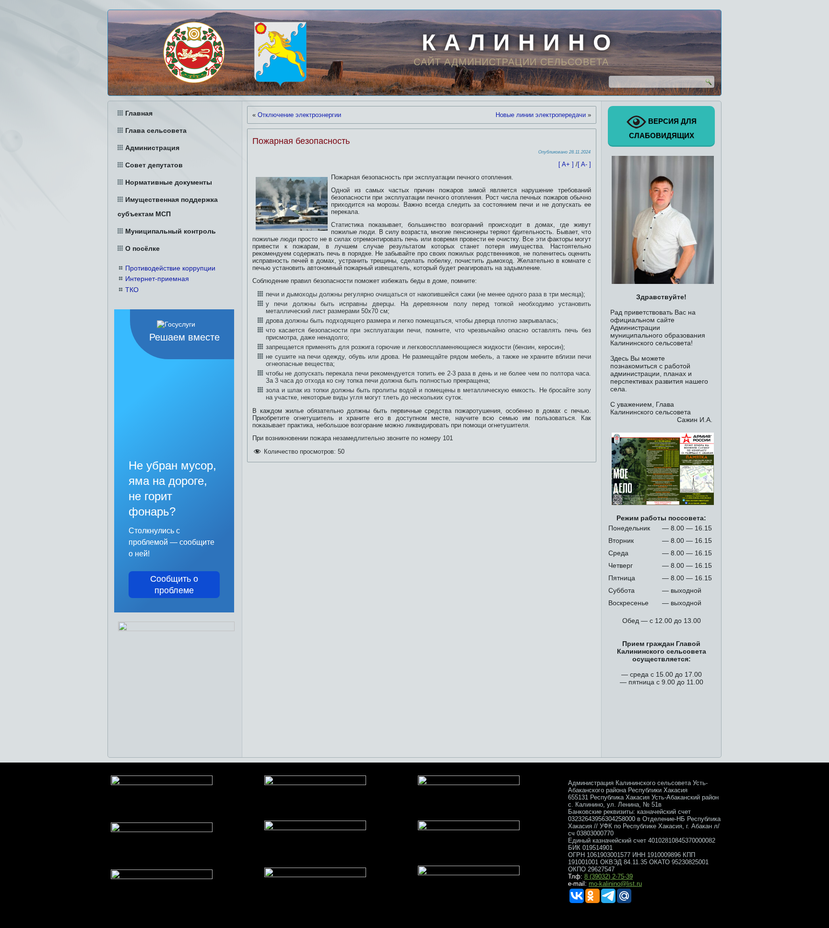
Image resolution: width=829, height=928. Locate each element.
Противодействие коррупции (170, 268)
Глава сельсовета (156, 130)
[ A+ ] (567, 164)
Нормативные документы (168, 182)
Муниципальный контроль (170, 231)
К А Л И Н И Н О (517, 42)
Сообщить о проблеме (174, 584)
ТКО (132, 290)
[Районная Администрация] (280, 54)
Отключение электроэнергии (299, 114)
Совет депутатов (154, 165)
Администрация (152, 148)
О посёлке (142, 248)
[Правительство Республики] (194, 52)
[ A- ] (584, 164)
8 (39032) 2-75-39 (608, 876)
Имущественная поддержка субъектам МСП (168, 207)
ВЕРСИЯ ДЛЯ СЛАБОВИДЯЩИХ (663, 128)
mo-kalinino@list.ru (615, 883)
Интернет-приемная (157, 278)
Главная (139, 113)
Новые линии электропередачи (541, 114)
